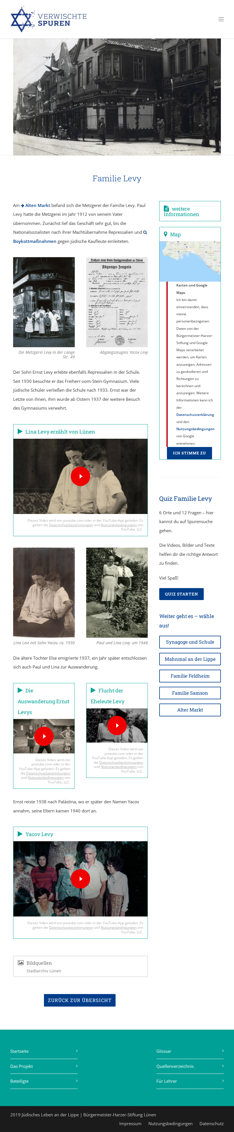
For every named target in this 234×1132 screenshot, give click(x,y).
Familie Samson (190, 693)
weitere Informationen (181, 211)
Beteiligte (19, 1081)
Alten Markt (37, 205)
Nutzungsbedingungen (119, 525)
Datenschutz (211, 1123)
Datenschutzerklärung (195, 414)
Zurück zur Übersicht (80, 1000)
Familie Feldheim (190, 676)
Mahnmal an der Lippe (190, 659)
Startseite (19, 1051)
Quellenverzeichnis (175, 1066)
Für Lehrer (166, 1081)
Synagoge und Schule (190, 642)
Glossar (163, 1051)
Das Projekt (21, 1066)
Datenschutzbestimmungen (71, 525)
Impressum (130, 1123)
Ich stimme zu (189, 453)
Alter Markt (190, 710)
